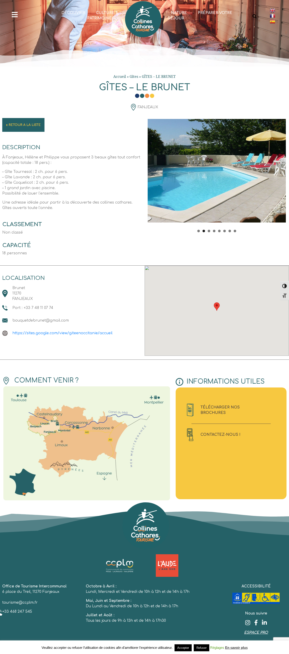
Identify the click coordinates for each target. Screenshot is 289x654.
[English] (277, 10)
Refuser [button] (201, 647)
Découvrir (73, 13)
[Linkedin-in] (264, 622)
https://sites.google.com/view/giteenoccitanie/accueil (62, 333)
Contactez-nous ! (220, 435)
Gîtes (134, 76)
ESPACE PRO (256, 633)
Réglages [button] (217, 647)
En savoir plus (236, 647)
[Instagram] (248, 622)
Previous (140, 173)
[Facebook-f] (256, 622)
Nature (179, 13)
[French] (277, 16)
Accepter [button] (183, 647)
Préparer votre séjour (200, 15)
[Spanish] (277, 21)
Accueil (119, 76)
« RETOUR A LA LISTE (23, 125)
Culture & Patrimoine (102, 15)
